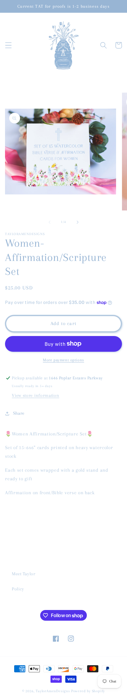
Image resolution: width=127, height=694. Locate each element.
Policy (18, 589)
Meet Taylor (23, 573)
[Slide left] (49, 222)
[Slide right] (77, 222)
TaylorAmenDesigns (53, 691)
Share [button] (19, 413)
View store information (35, 395)
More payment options (63, 360)
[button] (8, 45)
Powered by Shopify (88, 691)
